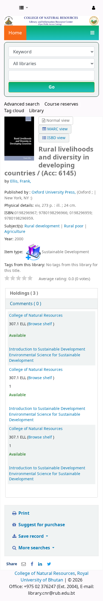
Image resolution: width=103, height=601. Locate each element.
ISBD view (55, 138)
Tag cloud (14, 110)
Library (36, 110)
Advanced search (22, 104)
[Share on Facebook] (32, 564)
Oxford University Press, (54, 192)
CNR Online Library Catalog (10, 8)
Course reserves (61, 104)
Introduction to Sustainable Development (47, 349)
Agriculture (14, 232)
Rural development (42, 226)
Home (15, 32)
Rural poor (73, 226)
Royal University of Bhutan (54, 576)
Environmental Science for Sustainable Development (44, 357)
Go (52, 87)
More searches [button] (34, 548)
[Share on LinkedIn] (40, 564)
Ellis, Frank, (20, 181)
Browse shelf (40, 324)
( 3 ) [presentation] (24, 293)
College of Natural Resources (36, 315)
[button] (23, 7)
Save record (31, 536)
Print (23, 513)
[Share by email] (23, 564)
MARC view (57, 129)
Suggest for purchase (41, 525)
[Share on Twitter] (49, 564)
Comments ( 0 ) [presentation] (25, 303)
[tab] (51, 293)
